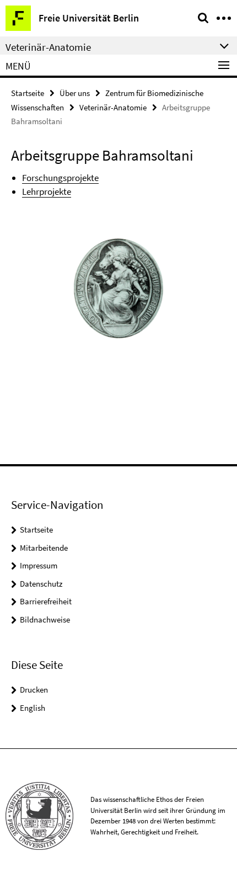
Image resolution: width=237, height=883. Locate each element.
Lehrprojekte (46, 191)
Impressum (38, 565)
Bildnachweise (45, 619)
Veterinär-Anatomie (113, 107)
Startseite (27, 93)
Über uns (75, 93)
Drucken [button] (34, 689)
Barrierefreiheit (46, 601)
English (32, 708)
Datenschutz (41, 583)
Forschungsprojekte (60, 178)
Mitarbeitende (44, 547)
